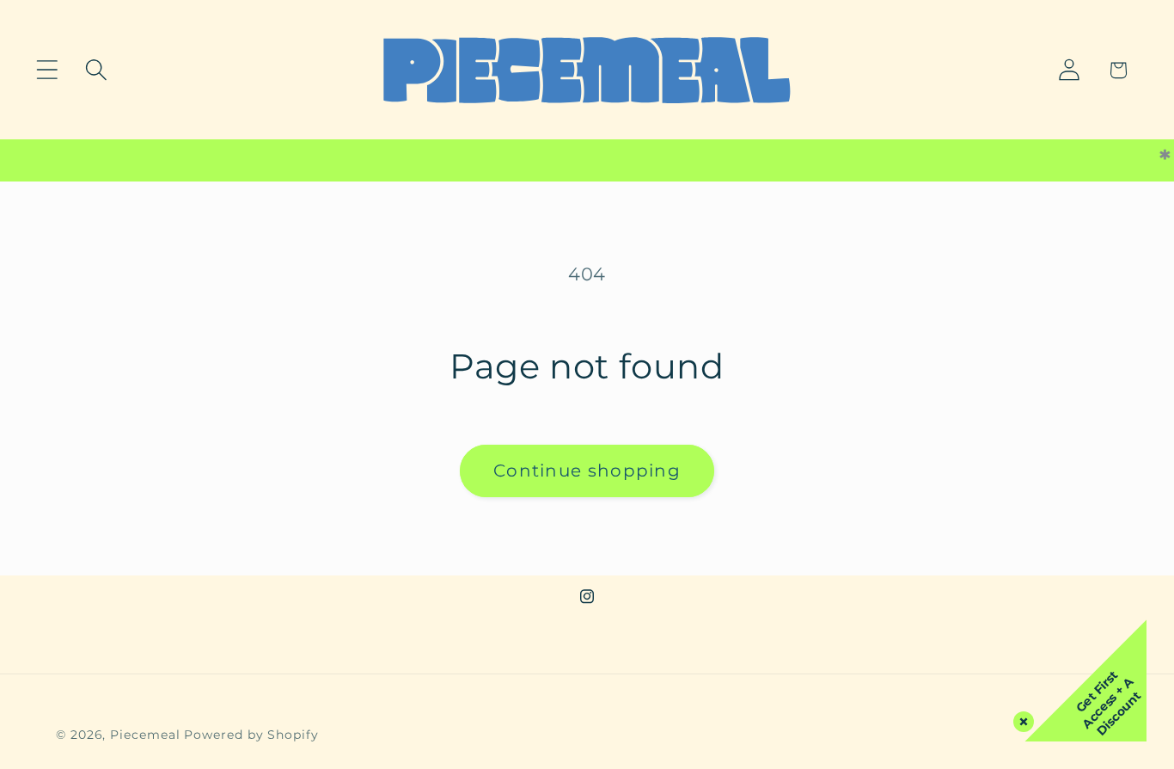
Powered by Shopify (251, 734)
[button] (46, 70)
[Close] (1020, 718)
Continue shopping (587, 470)
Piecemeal (147, 734)
